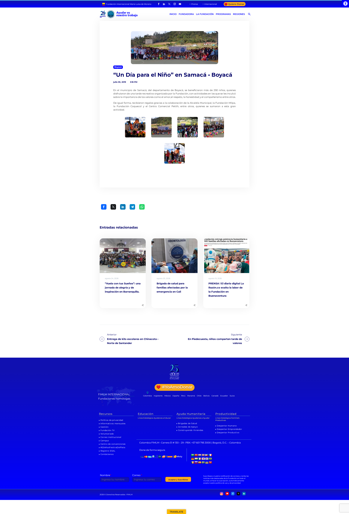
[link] (345, 3)
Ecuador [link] (224, 396)
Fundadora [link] (186, 14)
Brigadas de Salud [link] (187, 423)
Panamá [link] (191, 396)
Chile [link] (199, 396)
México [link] (167, 396)
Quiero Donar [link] (236, 4)
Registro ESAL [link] (107, 451)
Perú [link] (183, 396)
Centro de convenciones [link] (113, 444)
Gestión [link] (104, 427)
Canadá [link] (214, 396)
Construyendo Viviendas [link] (190, 430)
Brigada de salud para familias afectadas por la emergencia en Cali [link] (172, 287)
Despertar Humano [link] (227, 425)
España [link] (176, 396)
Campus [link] (104, 440)
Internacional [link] (210, 4)
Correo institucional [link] (110, 437)
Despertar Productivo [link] (228, 432)
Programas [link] (223, 14)
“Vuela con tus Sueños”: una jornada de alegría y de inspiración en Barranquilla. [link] (123, 287)
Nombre (105, 475)
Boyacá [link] (118, 67)
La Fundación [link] (205, 14)
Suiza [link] (232, 396)
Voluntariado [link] (107, 434)
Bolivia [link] (206, 396)
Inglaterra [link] (158, 396)
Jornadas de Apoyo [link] (188, 427)
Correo (137, 475)
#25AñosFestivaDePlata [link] (112, 447)
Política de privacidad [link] (111, 420)
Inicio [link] (173, 14)
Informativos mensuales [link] (113, 423)
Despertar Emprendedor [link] (229, 429)
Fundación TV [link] (107, 430)
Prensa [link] (194, 4)
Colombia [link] (147, 396)
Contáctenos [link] (107, 454)
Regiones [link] (239, 14)
